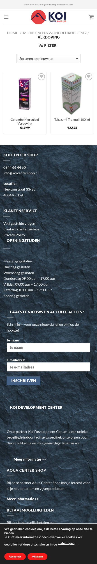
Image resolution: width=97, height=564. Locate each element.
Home (12, 33)
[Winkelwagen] (91, 17)
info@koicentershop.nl (20, 173)
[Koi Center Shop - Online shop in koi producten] (48, 17)
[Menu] (6, 17)
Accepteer (15, 556)
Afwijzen (37, 556)
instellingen (66, 543)
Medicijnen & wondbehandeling (54, 33)
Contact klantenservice (21, 229)
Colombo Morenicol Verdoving (25, 121)
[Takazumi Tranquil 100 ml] (72, 93)
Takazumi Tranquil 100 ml (72, 119)
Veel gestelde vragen (19, 223)
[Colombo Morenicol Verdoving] (24, 93)
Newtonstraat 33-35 (19, 189)
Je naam (13, 340)
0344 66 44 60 (31, 4)
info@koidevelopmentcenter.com (56, 4)
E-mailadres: (16, 360)
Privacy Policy (14, 235)
